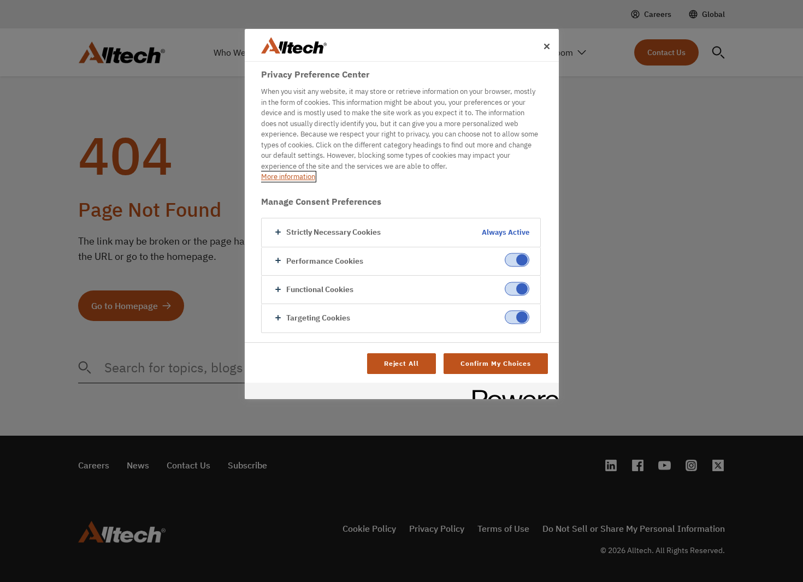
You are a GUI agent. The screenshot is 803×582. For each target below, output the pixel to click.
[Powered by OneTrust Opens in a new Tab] (511, 392)
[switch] (517, 260)
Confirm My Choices (495, 363)
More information (288, 176)
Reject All (402, 363)
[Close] (547, 46)
